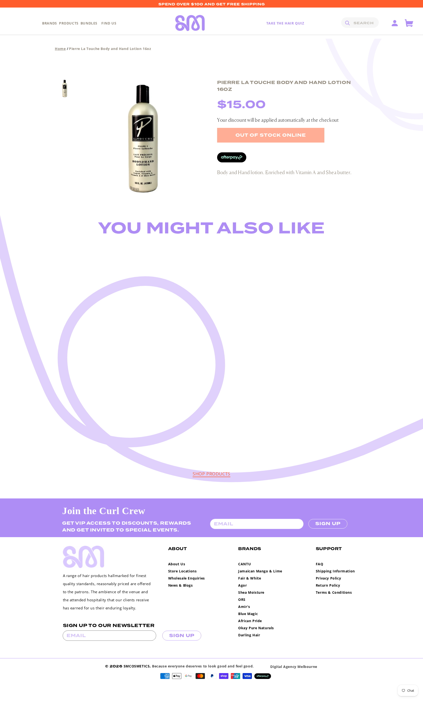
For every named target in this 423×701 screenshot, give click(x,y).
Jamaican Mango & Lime (260, 571)
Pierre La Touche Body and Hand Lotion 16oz (110, 48)
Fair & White (249, 578)
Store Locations (182, 571)
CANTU (244, 564)
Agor (242, 585)
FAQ (319, 564)
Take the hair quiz (285, 23)
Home (60, 48)
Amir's (244, 606)
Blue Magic (248, 613)
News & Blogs (180, 585)
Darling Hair (249, 635)
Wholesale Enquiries (186, 578)
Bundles (89, 23)
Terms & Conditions (334, 592)
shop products (211, 474)
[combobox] (359, 22)
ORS (242, 599)
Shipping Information (335, 571)
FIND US (108, 23)
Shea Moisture (251, 592)
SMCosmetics (137, 666)
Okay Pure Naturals (256, 628)
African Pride (250, 620)
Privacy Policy (328, 578)
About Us (176, 564)
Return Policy (328, 585)
